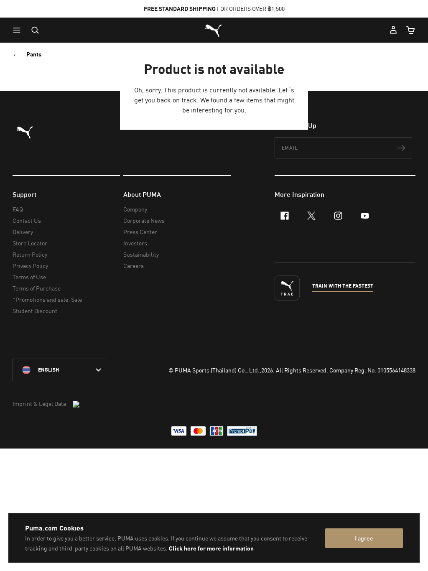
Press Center (140, 231)
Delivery (23, 231)
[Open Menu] (19, 30)
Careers (133, 265)
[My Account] (393, 30)
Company (135, 209)
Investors (135, 243)
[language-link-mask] (59, 370)
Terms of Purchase (37, 288)
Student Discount (35, 310)
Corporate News (144, 220)
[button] (19, 30)
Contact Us (27, 220)
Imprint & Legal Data (39, 403)
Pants (33, 54)
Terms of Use (29, 276)
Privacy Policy (30, 265)
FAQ (18, 209)
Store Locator (30, 243)
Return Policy (30, 254)
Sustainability (141, 254)
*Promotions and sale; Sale (47, 299)
